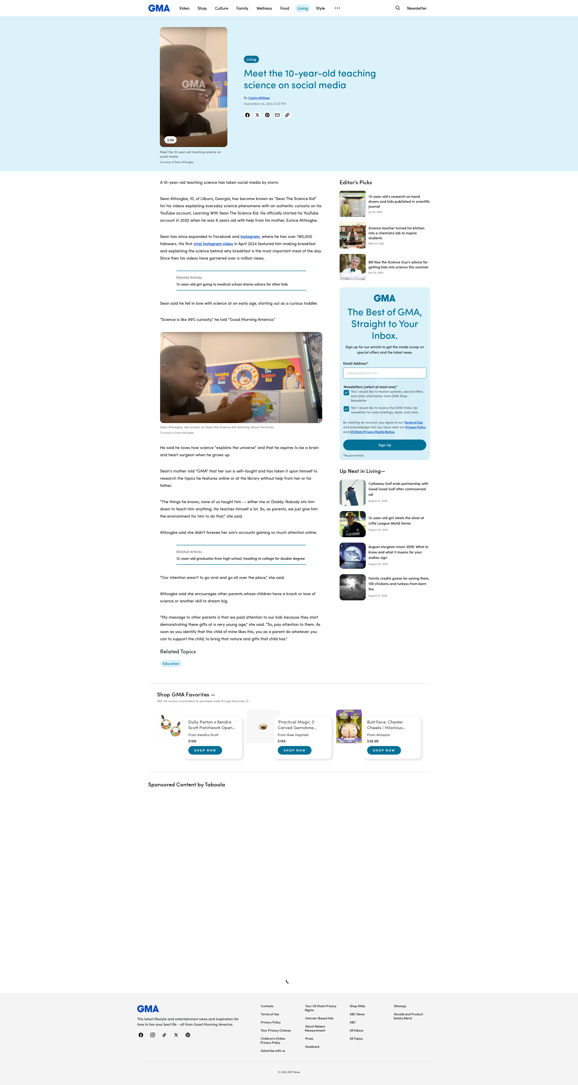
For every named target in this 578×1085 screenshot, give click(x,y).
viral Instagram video (213, 243)
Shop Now (205, 750)
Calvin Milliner (259, 97)
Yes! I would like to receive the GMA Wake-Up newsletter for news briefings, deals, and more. (385, 409)
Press (309, 1038)
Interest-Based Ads (319, 1018)
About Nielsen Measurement (315, 1028)
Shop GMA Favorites (183, 694)
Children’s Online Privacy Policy (272, 1040)
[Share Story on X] (257, 115)
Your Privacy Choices (276, 1030)
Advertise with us (273, 1050)
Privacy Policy (415, 427)
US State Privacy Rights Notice (372, 431)
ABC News (357, 1014)
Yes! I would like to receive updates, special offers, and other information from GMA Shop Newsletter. (387, 396)
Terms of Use (413, 422)
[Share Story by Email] (277, 115)
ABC (353, 1022)
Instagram (250, 236)
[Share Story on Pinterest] (267, 115)
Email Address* (355, 363)
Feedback (312, 1046)
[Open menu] (337, 8)
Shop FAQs (357, 1006)
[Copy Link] (287, 115)
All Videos (356, 1030)
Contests (267, 1006)
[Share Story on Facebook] (247, 115)
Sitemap (400, 1006)
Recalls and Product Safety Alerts (408, 1016)
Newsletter (417, 8)
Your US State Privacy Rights (320, 1008)
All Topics (356, 1038)
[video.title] (193, 87)
